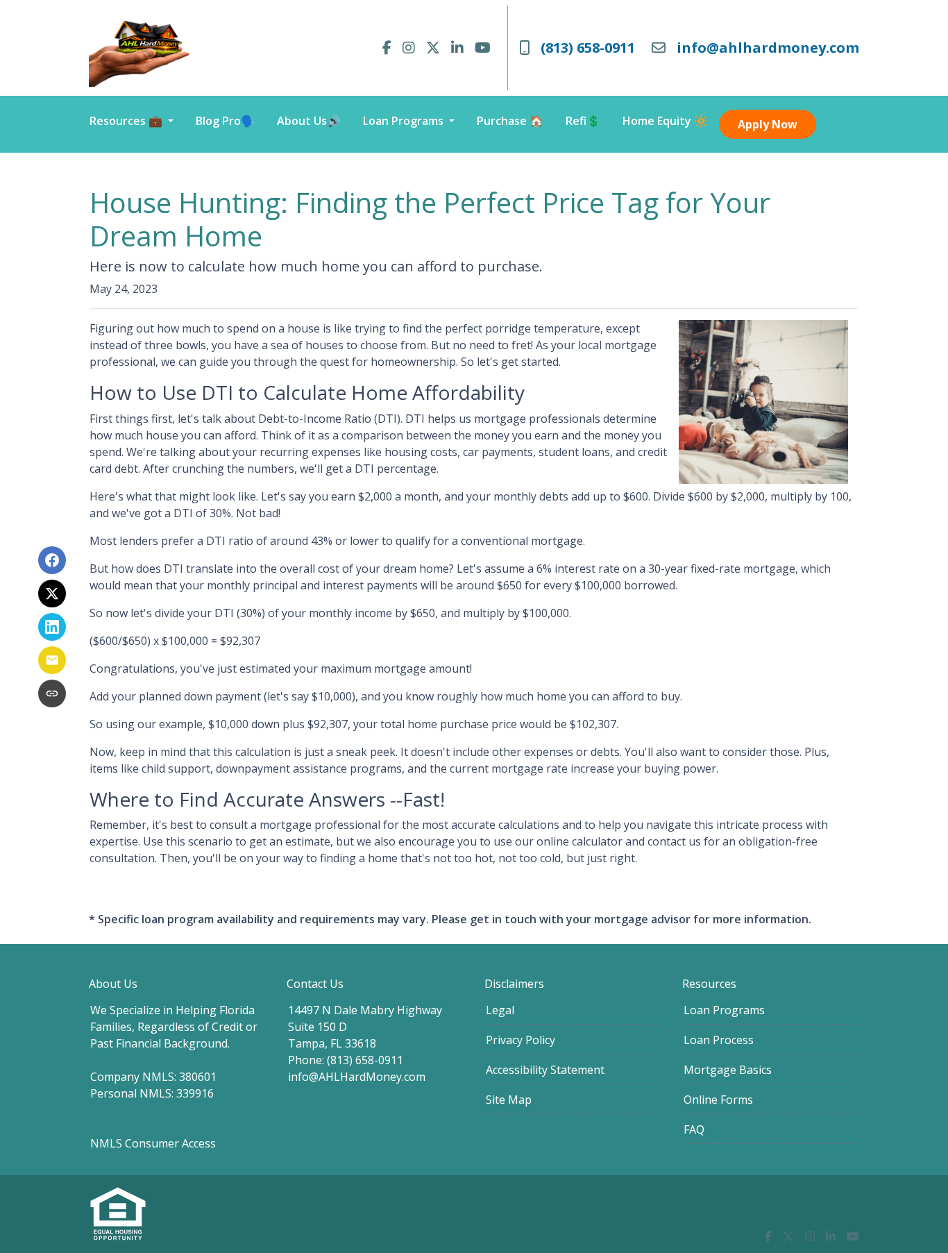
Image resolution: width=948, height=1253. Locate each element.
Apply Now (767, 124)
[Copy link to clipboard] (52, 693)
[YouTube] (483, 48)
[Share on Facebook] (52, 560)
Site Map (509, 1099)
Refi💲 (583, 120)
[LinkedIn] (457, 48)
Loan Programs (404, 120)
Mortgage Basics (728, 1069)
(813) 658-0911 (588, 47)
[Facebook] (386, 48)
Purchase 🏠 (510, 120)
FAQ (694, 1129)
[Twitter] (433, 48)
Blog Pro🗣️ (225, 120)
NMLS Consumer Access (153, 1143)
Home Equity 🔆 (665, 120)
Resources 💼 (127, 120)
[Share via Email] (52, 660)
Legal (500, 1010)
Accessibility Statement (545, 1069)
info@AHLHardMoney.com (356, 1076)
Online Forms (718, 1099)
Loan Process (719, 1040)
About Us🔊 (309, 120)
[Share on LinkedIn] (52, 627)
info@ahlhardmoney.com (768, 47)
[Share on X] (52, 593)
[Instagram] (409, 48)
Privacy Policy (520, 1040)
